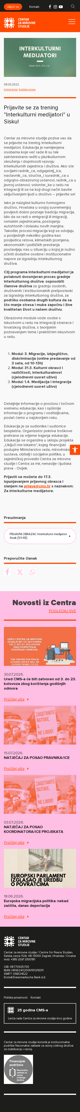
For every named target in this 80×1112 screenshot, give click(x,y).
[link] (75, 450)
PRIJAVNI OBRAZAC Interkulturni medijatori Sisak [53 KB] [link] (40, 536)
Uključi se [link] (13, 7)
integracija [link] (10, 89)
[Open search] (73, 6)
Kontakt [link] (34, 7)
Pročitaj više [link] (14, 699)
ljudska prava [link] (27, 89)
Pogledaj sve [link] (62, 611)
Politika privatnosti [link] (16, 997)
